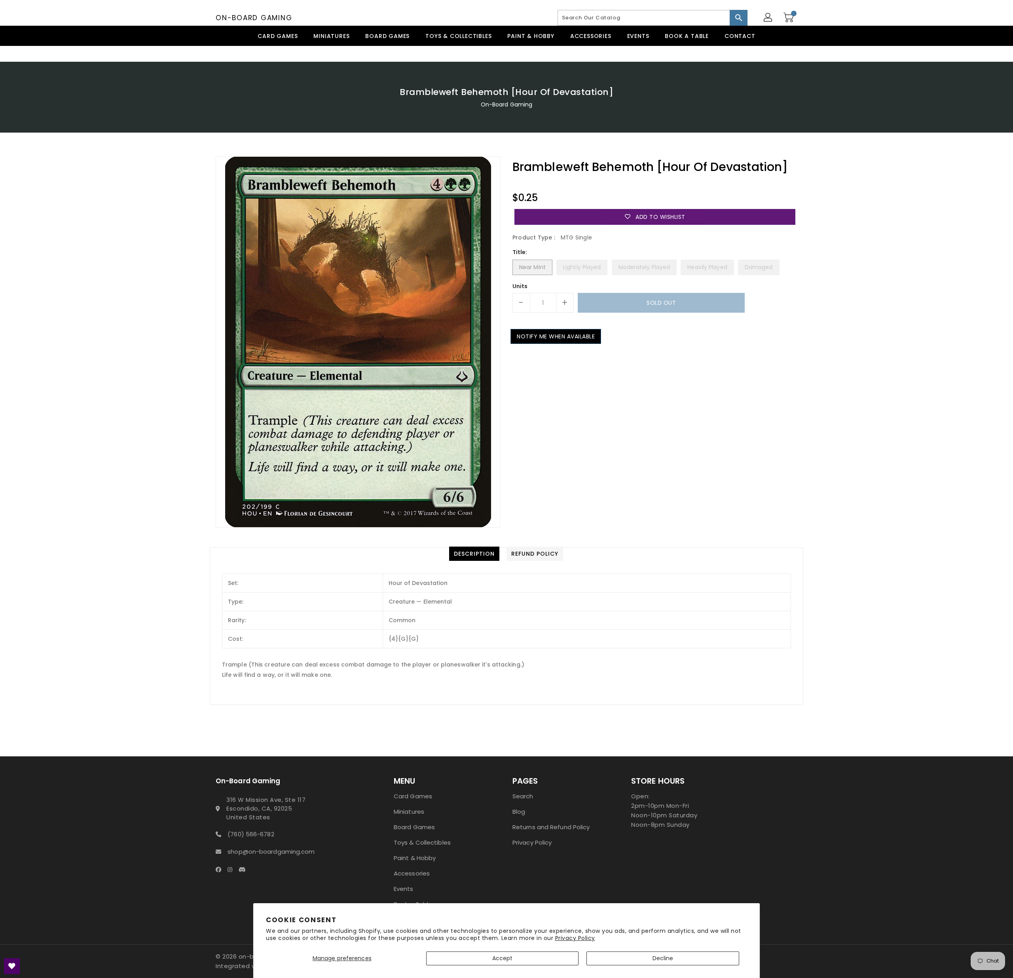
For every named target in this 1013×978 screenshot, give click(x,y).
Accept (502, 958)
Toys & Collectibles (422, 842)
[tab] (474, 554)
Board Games (414, 827)
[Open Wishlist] (12, 966)
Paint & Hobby (415, 858)
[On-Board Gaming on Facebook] (221, 869)
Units (520, 286)
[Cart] (789, 18)
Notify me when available (556, 336)
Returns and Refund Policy (551, 827)
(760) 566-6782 (251, 834)
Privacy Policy (575, 938)
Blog (518, 811)
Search (522, 796)
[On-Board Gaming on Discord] (244, 869)
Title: (519, 252)
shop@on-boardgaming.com (271, 851)
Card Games (413, 796)
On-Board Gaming (254, 18)
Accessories (412, 873)
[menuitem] (277, 36)
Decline (663, 958)
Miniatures (409, 811)
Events (404, 889)
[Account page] (768, 18)
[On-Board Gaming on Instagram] (232, 869)
